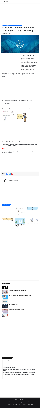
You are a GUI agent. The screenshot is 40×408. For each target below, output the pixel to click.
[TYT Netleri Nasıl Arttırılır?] (5, 306)
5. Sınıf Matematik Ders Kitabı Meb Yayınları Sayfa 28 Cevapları (20, 225)
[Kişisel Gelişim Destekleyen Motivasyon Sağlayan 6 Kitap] (5, 287)
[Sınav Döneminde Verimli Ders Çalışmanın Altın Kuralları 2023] (5, 297)
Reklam (19, 404)
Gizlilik (12, 404)
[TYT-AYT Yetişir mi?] (5, 301)
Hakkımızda (15, 404)
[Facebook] (7, 174)
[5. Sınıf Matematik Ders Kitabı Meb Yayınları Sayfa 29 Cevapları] (7, 219)
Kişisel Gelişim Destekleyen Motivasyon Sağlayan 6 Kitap (19, 285)
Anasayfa (4, 21)
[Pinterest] (12, 174)
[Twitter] (10, 174)
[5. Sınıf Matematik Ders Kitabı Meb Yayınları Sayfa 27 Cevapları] (32, 220)
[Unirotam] (8, 1)
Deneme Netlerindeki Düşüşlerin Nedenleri (16, 309)
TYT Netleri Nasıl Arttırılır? (13, 304)
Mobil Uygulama (23, 404)
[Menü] (1, 2)
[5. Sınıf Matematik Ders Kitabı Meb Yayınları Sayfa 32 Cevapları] (20, 210)
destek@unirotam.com (21, 402)
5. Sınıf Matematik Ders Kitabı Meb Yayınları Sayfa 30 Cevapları (32, 211)
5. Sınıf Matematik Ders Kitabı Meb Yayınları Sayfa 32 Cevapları (20, 214)
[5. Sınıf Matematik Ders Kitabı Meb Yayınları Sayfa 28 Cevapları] (20, 221)
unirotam (11, 178)
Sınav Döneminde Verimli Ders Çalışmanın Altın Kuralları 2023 (20, 295)
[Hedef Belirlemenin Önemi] (5, 315)
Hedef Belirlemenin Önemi (13, 313)
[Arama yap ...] (38, 2)
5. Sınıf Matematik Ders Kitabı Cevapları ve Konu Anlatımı (7, 208)
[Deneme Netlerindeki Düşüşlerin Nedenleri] (5, 311)
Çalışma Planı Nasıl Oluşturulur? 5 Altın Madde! (17, 290)
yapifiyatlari (28, 404)
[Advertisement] (20, 10)
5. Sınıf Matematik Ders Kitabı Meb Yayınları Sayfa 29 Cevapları (7, 221)
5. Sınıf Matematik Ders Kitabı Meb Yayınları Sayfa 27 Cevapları (32, 224)
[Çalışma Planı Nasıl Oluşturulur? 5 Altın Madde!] (5, 292)
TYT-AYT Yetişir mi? (12, 299)
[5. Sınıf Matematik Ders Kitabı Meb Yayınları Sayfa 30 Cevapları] (32, 208)
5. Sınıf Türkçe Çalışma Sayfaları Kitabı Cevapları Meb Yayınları (17, 21)
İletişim (32, 404)
